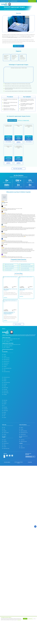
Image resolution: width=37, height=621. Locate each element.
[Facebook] (4, 455)
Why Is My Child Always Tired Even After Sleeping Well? (10, 289)
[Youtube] (12, 455)
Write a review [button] (3, 203)
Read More (5, 297)
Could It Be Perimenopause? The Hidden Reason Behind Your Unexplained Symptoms (9, 313)
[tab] (12, 120)
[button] (18, 204)
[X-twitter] (4, 457)
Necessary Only (30, 618)
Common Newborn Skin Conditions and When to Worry (26, 289)
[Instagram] (7, 455)
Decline (34, 618)
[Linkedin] (9, 455)
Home (5, 9)
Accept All (25, 618)
